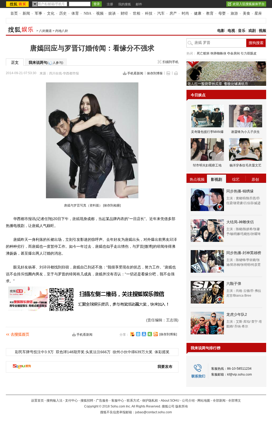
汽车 (161, 13)
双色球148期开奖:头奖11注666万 (83, 352)
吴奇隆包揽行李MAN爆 (207, 132)
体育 (75, 13)
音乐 (241, 31)
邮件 (139, 4)
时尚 (185, 13)
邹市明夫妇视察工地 (207, 165)
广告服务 (102, 400)
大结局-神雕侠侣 (240, 222)
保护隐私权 (150, 400)
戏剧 (252, 31)
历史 (63, 13)
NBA (87, 13)
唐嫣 (76, 219)
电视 (231, 31)
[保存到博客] (168, 334)
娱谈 (112, 13)
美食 (246, 13)
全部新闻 (219, 400)
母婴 (222, 13)
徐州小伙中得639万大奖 (132, 352)
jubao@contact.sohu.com (153, 412)
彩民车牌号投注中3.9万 (34, 352)
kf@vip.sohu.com (239, 374)
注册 (110, 4)
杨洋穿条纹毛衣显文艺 (245, 165)
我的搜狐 (124, 4)
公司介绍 (188, 400)
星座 (258, 13)
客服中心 (117, 400)
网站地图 (203, 400)
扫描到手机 (170, 62)
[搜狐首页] (18, 4)
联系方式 (133, 400)
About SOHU (170, 400)
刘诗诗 (44, 267)
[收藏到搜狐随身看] (150, 334)
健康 (197, 13)
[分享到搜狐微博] (132, 334)
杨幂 (32, 267)
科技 (148, 13)
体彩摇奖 (162, 352)
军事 (38, 13)
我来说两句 (46, 62)
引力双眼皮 (249, 53)
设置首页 (37, 400)
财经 (124, 13)
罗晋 (139, 246)
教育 (210, 13)
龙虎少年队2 (236, 314)
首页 (14, 13)
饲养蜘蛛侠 (218, 53)
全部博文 (234, 400)
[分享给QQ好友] (138, 334)
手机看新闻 (135, 73)
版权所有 (181, 406)
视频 (100, 13)
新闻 (26, 13)
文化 (50, 13)
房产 (173, 13)
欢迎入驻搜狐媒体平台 (249, 4)
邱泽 (173, 239)
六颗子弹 (233, 283)
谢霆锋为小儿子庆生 (245, 132)
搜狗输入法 (54, 400)
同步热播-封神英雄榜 (243, 253)
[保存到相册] (112, 205)
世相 (136, 13)
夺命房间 (233, 53)
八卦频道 (45, 31)
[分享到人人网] (144, 334)
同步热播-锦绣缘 (240, 191)
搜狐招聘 (86, 400)
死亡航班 (203, 53)
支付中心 (71, 400)
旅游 (234, 13)
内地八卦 (61, 31)
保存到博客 (155, 73)
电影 (221, 31)
